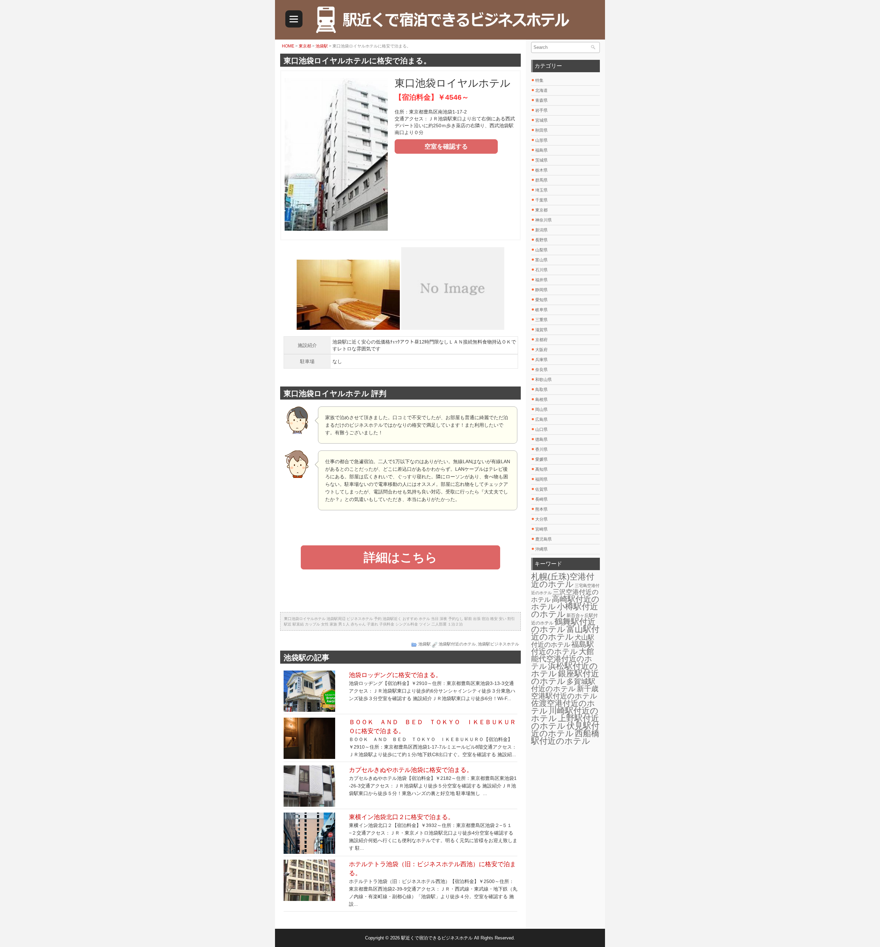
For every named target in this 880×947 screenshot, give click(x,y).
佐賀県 (541, 489)
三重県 (541, 319)
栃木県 (541, 170)
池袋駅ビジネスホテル (498, 644)
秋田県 (541, 130)
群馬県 (541, 180)
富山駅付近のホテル (565, 632)
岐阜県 (541, 309)
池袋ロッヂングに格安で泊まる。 (395, 675)
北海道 (541, 90)
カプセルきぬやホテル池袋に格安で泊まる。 (411, 769)
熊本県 (541, 509)
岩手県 (541, 110)
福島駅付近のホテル (562, 648)
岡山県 (541, 409)
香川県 (541, 449)
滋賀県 (541, 329)
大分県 (541, 519)
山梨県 (541, 250)
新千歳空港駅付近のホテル (564, 692)
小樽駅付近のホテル (564, 610)
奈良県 (541, 369)
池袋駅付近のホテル (457, 644)
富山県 (541, 260)
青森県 (541, 100)
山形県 (541, 140)
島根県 (541, 399)
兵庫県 (541, 359)
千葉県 (541, 200)
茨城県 (541, 160)
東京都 (305, 46)
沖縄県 (541, 549)
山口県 (541, 429)
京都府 (541, 339)
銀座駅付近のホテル (565, 677)
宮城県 (541, 120)
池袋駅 (322, 46)
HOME (288, 46)
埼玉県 (541, 190)
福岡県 (541, 479)
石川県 (541, 270)
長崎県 (541, 499)
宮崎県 (541, 529)
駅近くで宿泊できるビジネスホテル (437, 937)
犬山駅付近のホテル (562, 641)
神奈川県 (543, 220)
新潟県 (541, 230)
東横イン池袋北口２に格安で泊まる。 (401, 817)
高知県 (541, 469)
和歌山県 (543, 379)
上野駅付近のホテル (565, 722)
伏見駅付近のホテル (565, 729)
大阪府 (541, 349)
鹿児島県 (543, 539)
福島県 (541, 150)
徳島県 (541, 439)
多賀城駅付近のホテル (563, 685)
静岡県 (541, 289)
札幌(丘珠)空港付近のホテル (562, 580)
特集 (539, 80)
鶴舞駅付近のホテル (563, 625)
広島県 (541, 419)
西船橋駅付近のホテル (565, 737)
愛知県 (541, 299)
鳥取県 (541, 389)
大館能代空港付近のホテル (562, 659)
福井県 (541, 279)
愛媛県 (541, 459)
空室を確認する (446, 146)
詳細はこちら (400, 557)
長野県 (541, 240)
